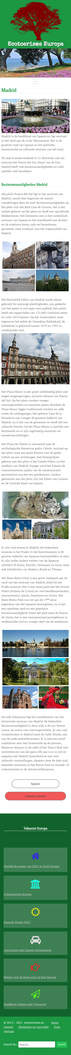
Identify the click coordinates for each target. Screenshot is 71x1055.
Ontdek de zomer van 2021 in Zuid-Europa (31, 866)
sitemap (9, 1031)
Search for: (10, 1044)
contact (8, 1027)
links (57, 1027)
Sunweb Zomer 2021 (17, 922)
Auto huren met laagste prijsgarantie (27, 950)
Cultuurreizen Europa (17, 894)
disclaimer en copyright (33, 1027)
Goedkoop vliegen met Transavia (25, 1004)
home (54, 1022)
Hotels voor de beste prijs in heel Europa (30, 977)
